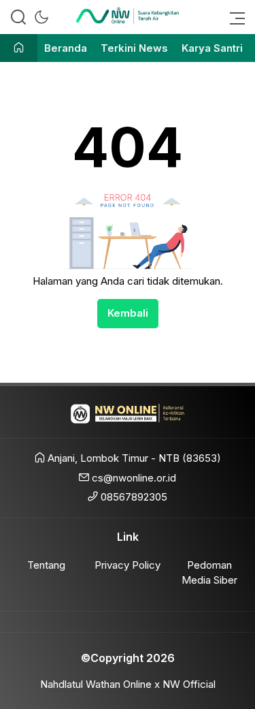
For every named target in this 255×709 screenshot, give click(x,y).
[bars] (233, 17)
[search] (18, 17)
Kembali (127, 312)
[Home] (18, 48)
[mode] (41, 17)
